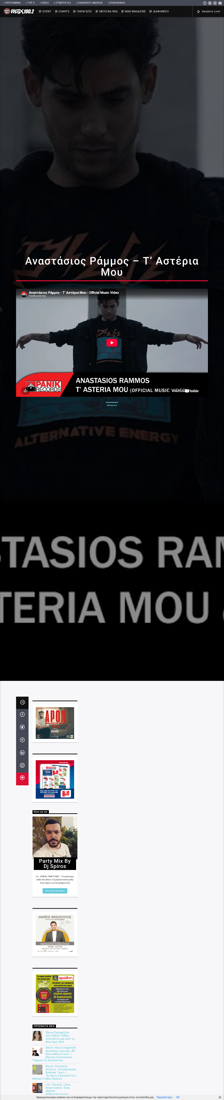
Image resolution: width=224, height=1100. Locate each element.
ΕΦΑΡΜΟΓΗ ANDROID (90, 2)
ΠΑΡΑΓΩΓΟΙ (84, 11)
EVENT (46, 11)
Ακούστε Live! (210, 11)
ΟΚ (178, 1097)
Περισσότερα (164, 1097)
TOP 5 (31, 2)
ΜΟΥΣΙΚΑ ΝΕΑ (108, 11)
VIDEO (45, 2)
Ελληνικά (112, 434)
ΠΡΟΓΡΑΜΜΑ (13, 2)
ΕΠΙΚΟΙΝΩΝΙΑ (117, 2)
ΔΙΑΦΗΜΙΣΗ (161, 11)
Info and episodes (55, 954)
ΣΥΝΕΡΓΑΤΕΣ (63, 2)
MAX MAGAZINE (135, 11)
